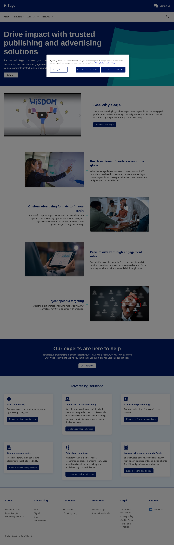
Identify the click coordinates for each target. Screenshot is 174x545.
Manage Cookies (59, 70)
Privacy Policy (100, 63)
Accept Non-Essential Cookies (113, 70)
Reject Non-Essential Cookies (87, 70)
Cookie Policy (110, 63)
